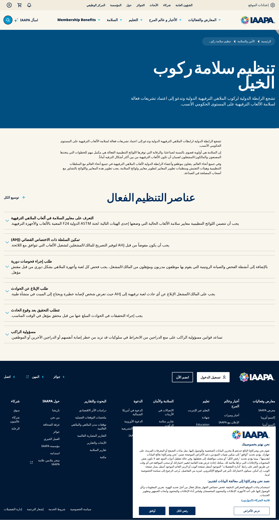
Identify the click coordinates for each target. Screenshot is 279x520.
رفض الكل (182, 510)
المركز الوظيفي (96, 5)
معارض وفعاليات (264, 401)
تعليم (206, 401)
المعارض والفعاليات (202, 20)
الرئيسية (266, 41)
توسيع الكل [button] (11, 197)
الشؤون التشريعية (132, 429)
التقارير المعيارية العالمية (91, 436)
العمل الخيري (52, 439)
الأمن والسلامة (245, 41)
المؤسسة (115, 5)
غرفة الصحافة (51, 425)
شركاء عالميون (15, 419)
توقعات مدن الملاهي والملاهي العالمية (88, 427)
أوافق (152, 510)
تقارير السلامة (98, 450)
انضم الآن (182, 377)
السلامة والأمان (163, 401)
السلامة (112, 20)
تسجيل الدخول (211, 377)
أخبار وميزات (231, 415)
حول (129, 5)
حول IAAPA (51, 401)
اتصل (7, 377)
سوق (16, 410)
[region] (204, 472)
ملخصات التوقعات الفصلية (90, 417)
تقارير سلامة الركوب (166, 423)
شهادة (205, 417)
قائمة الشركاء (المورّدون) (255, 500)
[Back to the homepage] (257, 377)
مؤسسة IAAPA (50, 446)
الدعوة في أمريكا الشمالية (132, 412)
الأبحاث (154, 5)
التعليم (133, 20)
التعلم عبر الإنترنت (198, 410)
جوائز (56, 377)
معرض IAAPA (266, 410)
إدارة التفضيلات (13, 509)
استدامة (55, 453)
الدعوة (138, 401)
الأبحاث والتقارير (96, 443)
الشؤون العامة (184, 5)
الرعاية (15, 429)
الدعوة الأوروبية (133, 421)
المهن (35, 377)
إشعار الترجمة (35, 509)
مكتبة (103, 457)
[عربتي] (19, 5)
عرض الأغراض (251, 510)
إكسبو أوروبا (268, 417)
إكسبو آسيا (268, 425)
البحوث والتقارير (95, 401)
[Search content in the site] (8, 20)
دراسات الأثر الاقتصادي (92, 410)
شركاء (167, 5)
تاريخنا (56, 410)
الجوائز (140, 5)
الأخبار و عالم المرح (163, 20)
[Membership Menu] (9, 5)
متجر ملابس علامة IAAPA (49, 462)
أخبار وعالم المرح (231, 403)
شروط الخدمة (56, 509)
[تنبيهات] (29, 5)
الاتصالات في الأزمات (166, 412)
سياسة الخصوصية (80, 509)
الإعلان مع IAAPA (229, 422)
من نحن (55, 417)
